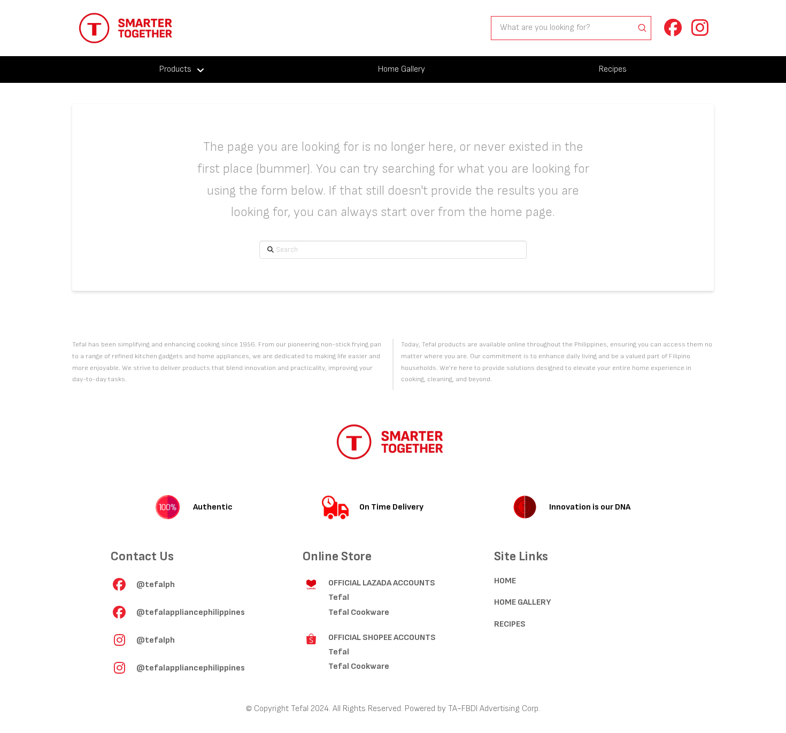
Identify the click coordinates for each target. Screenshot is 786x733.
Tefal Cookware (358, 612)
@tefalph (155, 585)
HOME (505, 581)
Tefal (338, 597)
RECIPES (510, 624)
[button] (672, 28)
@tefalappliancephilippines (190, 612)
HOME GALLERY (522, 602)
